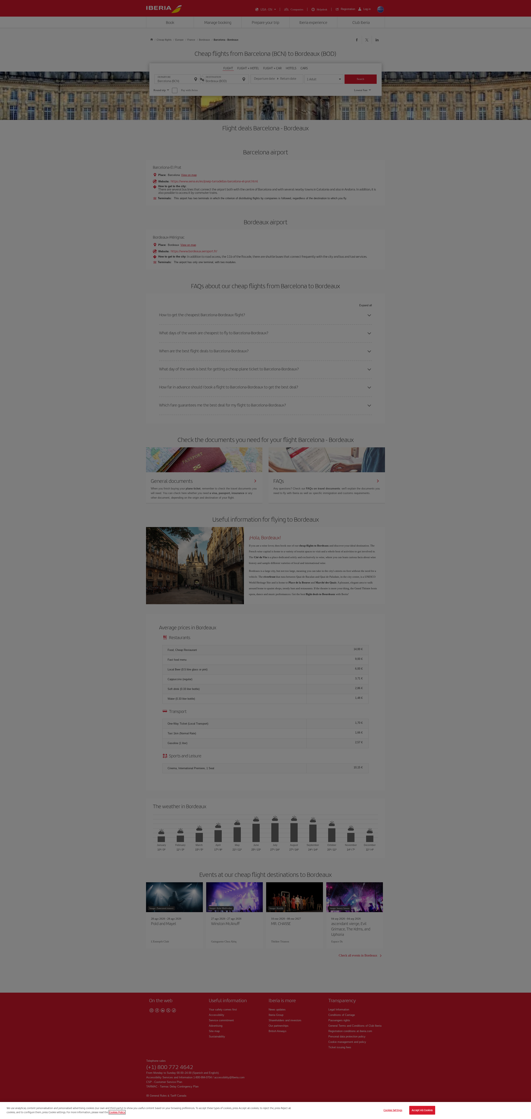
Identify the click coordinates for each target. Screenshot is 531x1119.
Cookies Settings (393, 1110)
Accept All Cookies (422, 1110)
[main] (265, 1110)
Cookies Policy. (117, 1112)
